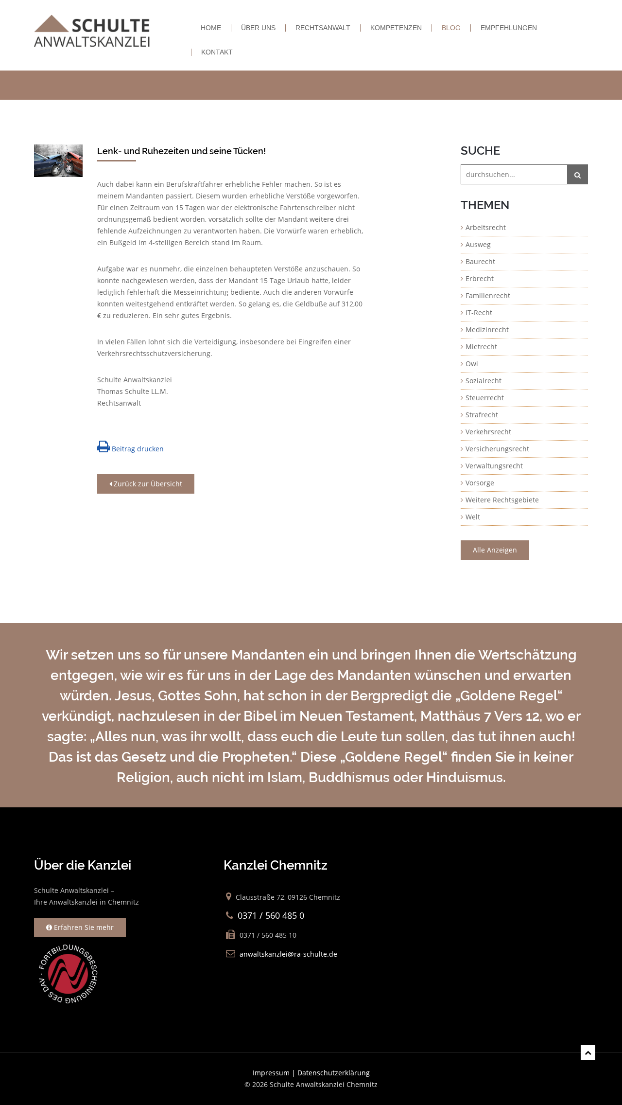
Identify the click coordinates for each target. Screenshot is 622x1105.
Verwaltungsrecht (494, 465)
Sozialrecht (483, 380)
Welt (473, 516)
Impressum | (275, 1072)
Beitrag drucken (137, 448)
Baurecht (480, 261)
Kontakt (217, 52)
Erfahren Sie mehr (83, 927)
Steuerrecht (485, 397)
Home (211, 28)
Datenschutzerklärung (333, 1072)
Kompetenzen (396, 28)
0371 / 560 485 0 (271, 915)
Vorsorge (480, 482)
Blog (451, 28)
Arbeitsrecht (486, 227)
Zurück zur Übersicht (147, 483)
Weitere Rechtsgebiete (502, 499)
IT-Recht (479, 312)
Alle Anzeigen (495, 549)
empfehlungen (509, 28)
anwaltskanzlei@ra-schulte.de (288, 954)
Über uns (258, 28)
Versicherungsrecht (497, 448)
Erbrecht (480, 278)
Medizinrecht (487, 329)
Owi (472, 363)
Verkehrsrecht (488, 431)
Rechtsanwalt (322, 28)
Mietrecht (481, 346)
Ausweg (478, 244)
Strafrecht (482, 414)
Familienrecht (488, 295)
